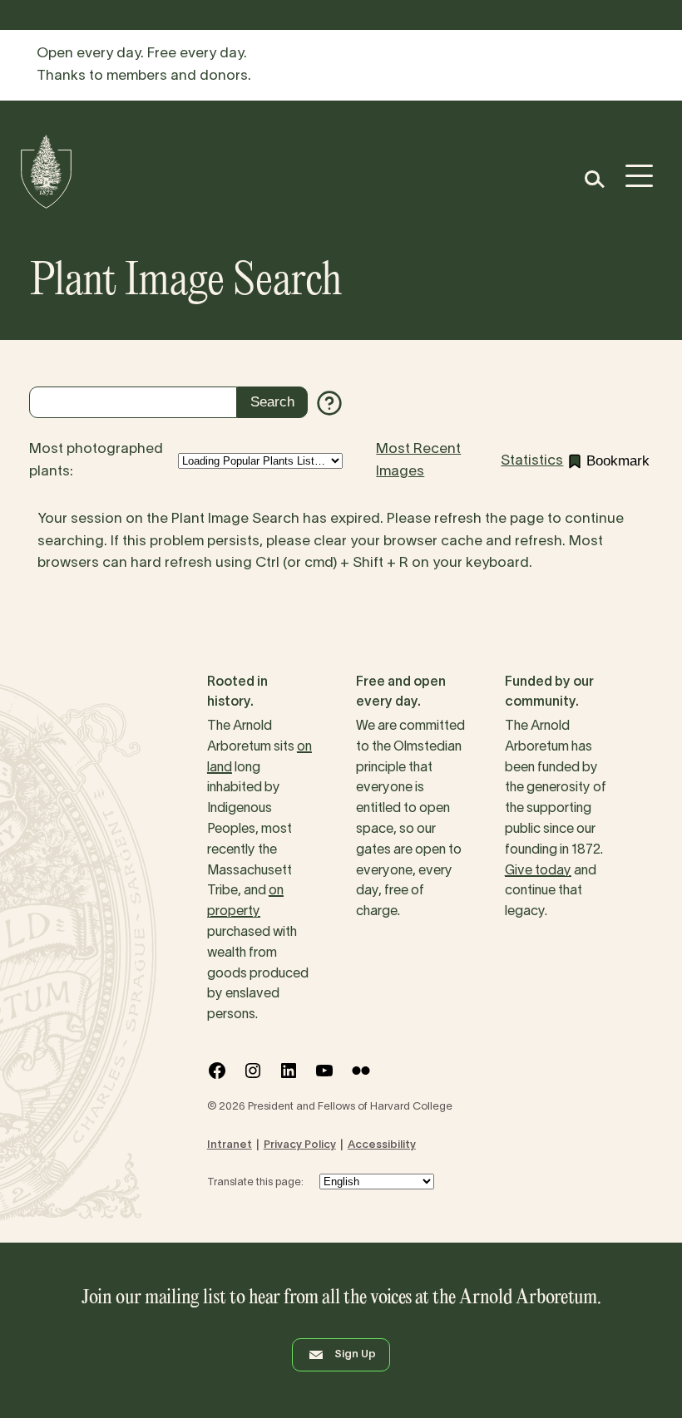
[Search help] (329, 403)
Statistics (532, 461)
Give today (538, 871)
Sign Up (355, 1355)
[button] (593, 179)
